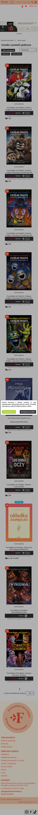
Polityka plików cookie (23, 406)
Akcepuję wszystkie (28, 412)
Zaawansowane (9, 412)
